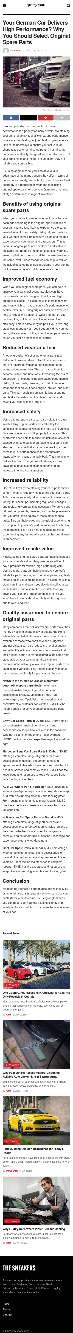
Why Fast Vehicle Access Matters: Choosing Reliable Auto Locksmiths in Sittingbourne (31, 1075)
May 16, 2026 (27, 1171)
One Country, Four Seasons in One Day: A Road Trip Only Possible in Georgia (36, 995)
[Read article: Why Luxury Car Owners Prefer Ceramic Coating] (36, 1201)
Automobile (12, 985)
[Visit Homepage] (36, 5)
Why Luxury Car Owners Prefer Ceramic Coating (34, 1229)
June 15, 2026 (21, 1091)
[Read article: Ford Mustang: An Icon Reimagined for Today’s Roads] (36, 1120)
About (6, 1309)
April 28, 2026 (22, 1243)
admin (17, 50)
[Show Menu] (4, 5)
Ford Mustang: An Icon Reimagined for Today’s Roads (33, 1151)
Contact (7, 1314)
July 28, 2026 (21, 1015)
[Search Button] (68, 5)
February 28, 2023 (36, 50)
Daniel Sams (12, 1171)
